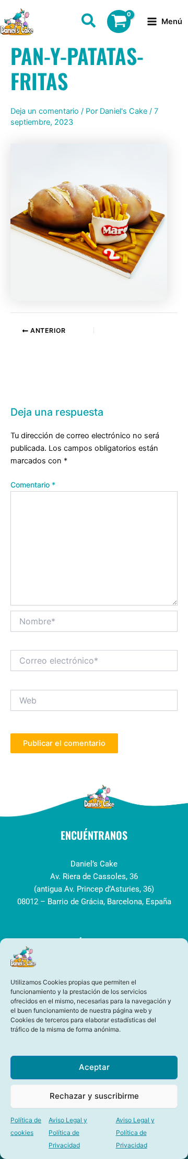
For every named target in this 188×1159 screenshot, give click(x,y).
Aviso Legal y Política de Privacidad (68, 1132)
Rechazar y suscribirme (94, 1096)
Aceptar (94, 1067)
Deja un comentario (44, 111)
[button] (89, 22)
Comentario (32, 484)
